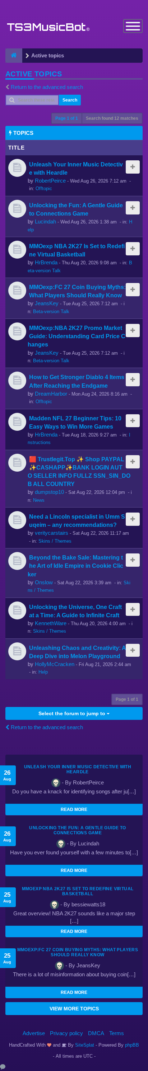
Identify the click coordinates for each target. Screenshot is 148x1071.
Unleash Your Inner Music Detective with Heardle (77, 769)
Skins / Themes (54, 541)
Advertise (34, 1033)
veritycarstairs (51, 533)
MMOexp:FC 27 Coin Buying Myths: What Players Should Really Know (77, 952)
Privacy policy (66, 1033)
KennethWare (50, 623)
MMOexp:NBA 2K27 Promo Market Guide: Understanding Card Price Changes (76, 336)
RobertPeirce (50, 181)
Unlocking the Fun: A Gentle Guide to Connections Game (77, 830)
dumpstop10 (49, 492)
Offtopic (44, 188)
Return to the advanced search (47, 87)
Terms (116, 1033)
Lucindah (45, 221)
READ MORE (74, 809)
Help (43, 672)
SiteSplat (84, 1045)
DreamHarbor (51, 394)
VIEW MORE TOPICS (74, 1008)
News (39, 500)
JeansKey (47, 303)
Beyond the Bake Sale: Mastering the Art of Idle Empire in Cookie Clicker (75, 565)
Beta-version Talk (51, 311)
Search (70, 100)
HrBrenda (46, 262)
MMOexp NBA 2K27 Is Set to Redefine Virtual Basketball (78, 891)
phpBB (132, 1045)
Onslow (44, 582)
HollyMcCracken (54, 664)
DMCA (96, 1033)
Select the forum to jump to (72, 713)
